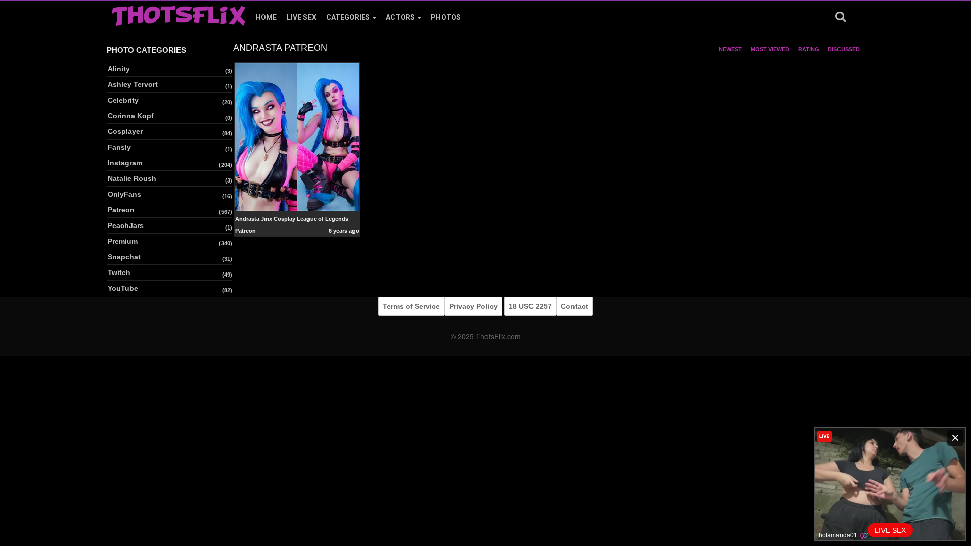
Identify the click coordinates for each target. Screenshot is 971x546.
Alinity (119, 69)
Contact (574, 306)
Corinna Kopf (131, 116)
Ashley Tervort (133, 84)
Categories (348, 17)
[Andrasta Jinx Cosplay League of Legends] (297, 136)
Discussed (844, 49)
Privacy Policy (473, 306)
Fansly (119, 147)
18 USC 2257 (530, 306)
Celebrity (123, 100)
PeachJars (126, 225)
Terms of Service (411, 306)
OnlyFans (124, 194)
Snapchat (124, 257)
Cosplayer (125, 131)
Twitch (119, 272)
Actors (400, 17)
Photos (446, 17)
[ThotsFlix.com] (178, 13)
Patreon (121, 210)
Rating (808, 49)
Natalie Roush (132, 178)
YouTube (123, 288)
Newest (730, 49)
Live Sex (301, 17)
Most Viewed (770, 49)
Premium (123, 241)
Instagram (125, 163)
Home (266, 17)
